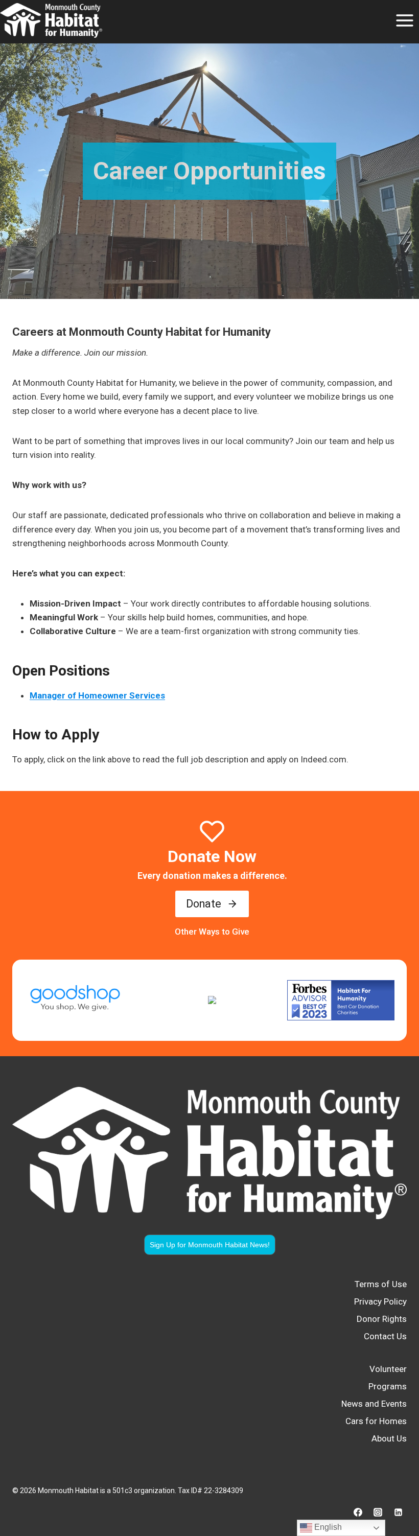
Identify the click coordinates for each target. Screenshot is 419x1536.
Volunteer (388, 1369)
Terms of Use (381, 1284)
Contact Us (385, 1336)
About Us (389, 1438)
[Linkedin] (398, 1512)
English (327, 1527)
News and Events (374, 1404)
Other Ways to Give (212, 931)
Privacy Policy (380, 1301)
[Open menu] (404, 20)
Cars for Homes (376, 1421)
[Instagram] (378, 1512)
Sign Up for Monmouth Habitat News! (210, 1245)
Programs (387, 1386)
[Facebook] (358, 1512)
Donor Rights (382, 1319)
